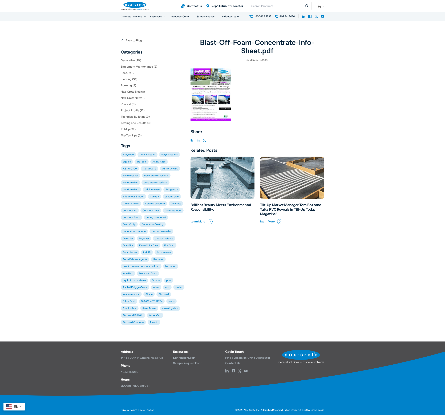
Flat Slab (169, 245)
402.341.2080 (129, 371)
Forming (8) (128, 85)
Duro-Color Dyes (148, 245)
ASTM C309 (130, 168)
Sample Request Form (187, 363)
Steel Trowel (149, 308)
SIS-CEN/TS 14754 (152, 301)
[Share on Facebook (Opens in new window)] (192, 140)
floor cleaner (130, 252)
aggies (127, 161)
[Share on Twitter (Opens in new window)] (204, 140)
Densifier (128, 238)
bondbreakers (131, 189)
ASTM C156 (159, 161)
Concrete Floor (173, 210)
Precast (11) (128, 104)
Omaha (156, 280)
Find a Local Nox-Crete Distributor (247, 357)
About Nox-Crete (179, 16)
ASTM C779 (149, 168)
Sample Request (206, 16)
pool (168, 280)
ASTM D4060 (170, 168)
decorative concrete (134, 231)
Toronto (154, 322)
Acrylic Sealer (147, 154)
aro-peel (142, 161)
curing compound (156, 217)
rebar (156, 287)
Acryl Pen (128, 154)
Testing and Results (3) (136, 123)
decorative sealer (161, 231)
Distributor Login (229, 16)
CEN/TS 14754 (131, 203)
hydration (170, 266)
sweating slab (170, 308)
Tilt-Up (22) (128, 129)
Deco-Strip (129, 224)
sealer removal (131, 294)
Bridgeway (171, 189)
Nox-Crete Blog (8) (133, 91)
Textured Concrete (133, 322)
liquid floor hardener (134, 280)
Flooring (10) (129, 79)
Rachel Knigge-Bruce (135, 287)
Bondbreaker (130, 182)
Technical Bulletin (133, 315)
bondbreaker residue (155, 182)
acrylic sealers (169, 154)
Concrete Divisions (132, 16)
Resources (156, 16)
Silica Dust (129, 301)
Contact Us (232, 363)
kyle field (128, 273)
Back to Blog (134, 40)
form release (164, 252)
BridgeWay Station (133, 196)
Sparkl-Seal (129, 308)
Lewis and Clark (148, 273)
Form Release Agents (135, 259)
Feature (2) (128, 73)
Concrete (176, 203)
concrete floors (131, 217)
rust (167, 287)
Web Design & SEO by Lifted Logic (304, 410)
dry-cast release (164, 238)
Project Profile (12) (133, 110)
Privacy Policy (129, 410)
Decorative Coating (152, 224)
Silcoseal (164, 294)
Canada (154, 196)
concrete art (130, 210)
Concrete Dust (151, 210)
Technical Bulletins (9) (135, 116)
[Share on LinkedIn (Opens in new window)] (198, 140)
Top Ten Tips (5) (131, 135)
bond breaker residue (156, 175)
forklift (147, 252)
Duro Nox (128, 245)
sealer (178, 287)
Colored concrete (155, 203)
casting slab (172, 196)
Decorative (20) (131, 60)
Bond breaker (130, 175)
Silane (149, 294)
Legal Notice (147, 410)
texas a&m (155, 315)
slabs (171, 301)
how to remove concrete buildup (141, 266)
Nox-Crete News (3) (134, 98)
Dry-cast (144, 238)
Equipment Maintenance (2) (139, 66)
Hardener (158, 259)
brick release (152, 189)
